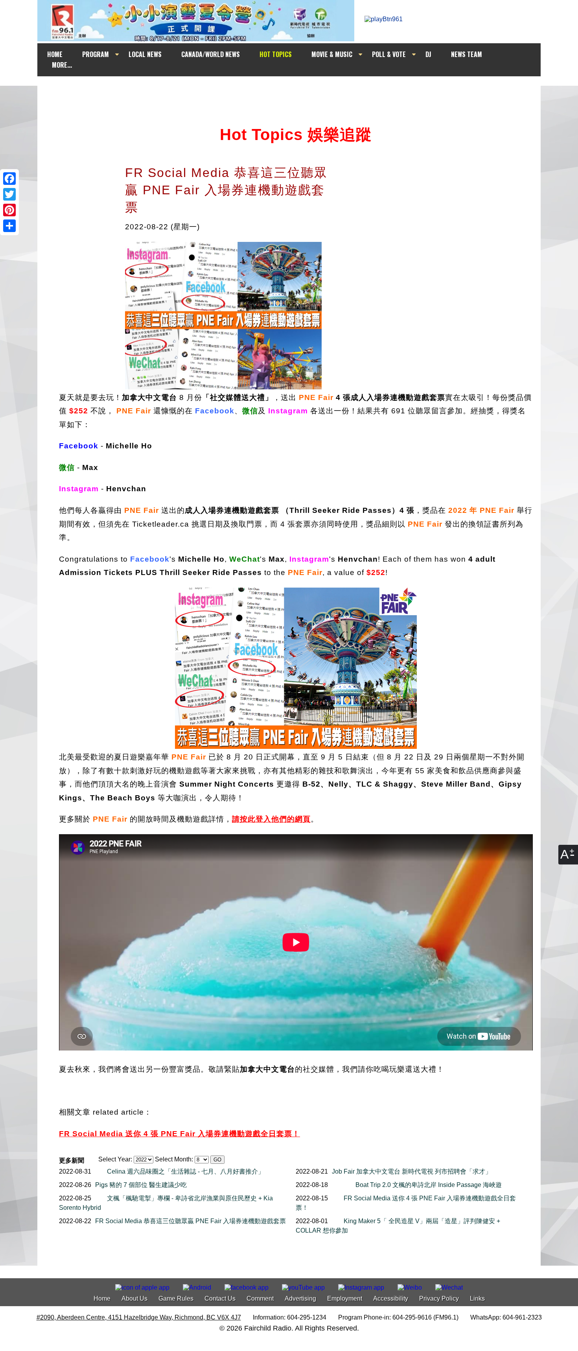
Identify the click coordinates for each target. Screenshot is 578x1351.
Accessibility (390, 1298)
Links (477, 1298)
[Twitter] (9, 194)
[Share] (9, 226)
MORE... (62, 65)
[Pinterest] (9, 210)
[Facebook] (9, 178)
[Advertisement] (296, 91)
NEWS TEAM (466, 54)
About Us (134, 1298)
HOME (55, 54)
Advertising (300, 1298)
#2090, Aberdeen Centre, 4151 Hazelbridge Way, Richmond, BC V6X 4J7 (139, 1317)
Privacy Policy (439, 1298)
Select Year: (115, 1159)
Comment (260, 1298)
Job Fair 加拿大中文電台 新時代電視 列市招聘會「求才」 (411, 1171)
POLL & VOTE (389, 54)
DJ (428, 54)
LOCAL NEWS (145, 54)
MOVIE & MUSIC (331, 54)
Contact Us (220, 1298)
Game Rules (175, 1298)
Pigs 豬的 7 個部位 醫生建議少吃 (141, 1184)
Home (102, 1298)
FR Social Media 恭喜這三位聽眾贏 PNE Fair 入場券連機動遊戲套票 (190, 1221)
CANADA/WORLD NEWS (210, 54)
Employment (344, 1298)
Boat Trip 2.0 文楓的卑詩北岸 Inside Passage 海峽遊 (428, 1184)
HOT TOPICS (276, 54)
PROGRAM (95, 54)
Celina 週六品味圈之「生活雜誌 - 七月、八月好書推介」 (185, 1171)
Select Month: (174, 1159)
